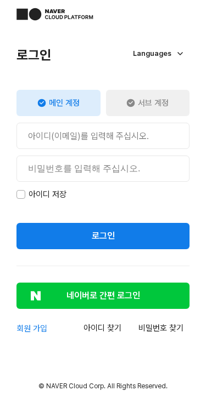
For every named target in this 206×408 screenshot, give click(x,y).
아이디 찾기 (102, 328)
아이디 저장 (47, 194)
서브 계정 (153, 103)
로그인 (103, 236)
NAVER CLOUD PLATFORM (54, 14)
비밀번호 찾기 (160, 328)
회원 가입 (31, 329)
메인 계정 (64, 103)
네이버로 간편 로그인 (103, 295)
